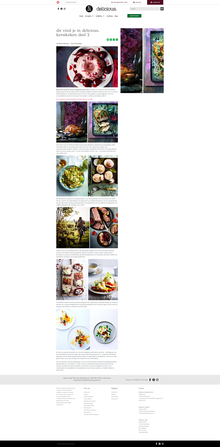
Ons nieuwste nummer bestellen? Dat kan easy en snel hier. (74, 99)
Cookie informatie (88, 396)
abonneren (134, 16)
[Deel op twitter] (114, 40)
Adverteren (87, 392)
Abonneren (114, 392)
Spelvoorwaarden (88, 403)
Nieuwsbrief (114, 399)
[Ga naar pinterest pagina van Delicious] (60, 9)
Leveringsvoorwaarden (90, 410)
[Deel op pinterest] (108, 40)
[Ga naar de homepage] (89, 9)
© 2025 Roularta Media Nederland (66, 444)
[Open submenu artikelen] (104, 16)
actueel (73, 43)
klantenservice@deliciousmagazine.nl (87, 380)
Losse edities (114, 396)
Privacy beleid (87, 399)
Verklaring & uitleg (89, 405)
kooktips (79, 43)
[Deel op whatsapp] (117, 40)
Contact (86, 394)
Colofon (113, 394)
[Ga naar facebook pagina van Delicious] (57, 9)
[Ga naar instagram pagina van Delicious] (64, 9)
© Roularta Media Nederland (91, 414)
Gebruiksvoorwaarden (89, 401)
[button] (155, 2)
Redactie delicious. (63, 43)
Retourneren (87, 412)
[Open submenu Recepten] (93, 16)
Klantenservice (88, 408)
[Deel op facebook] (111, 40)
